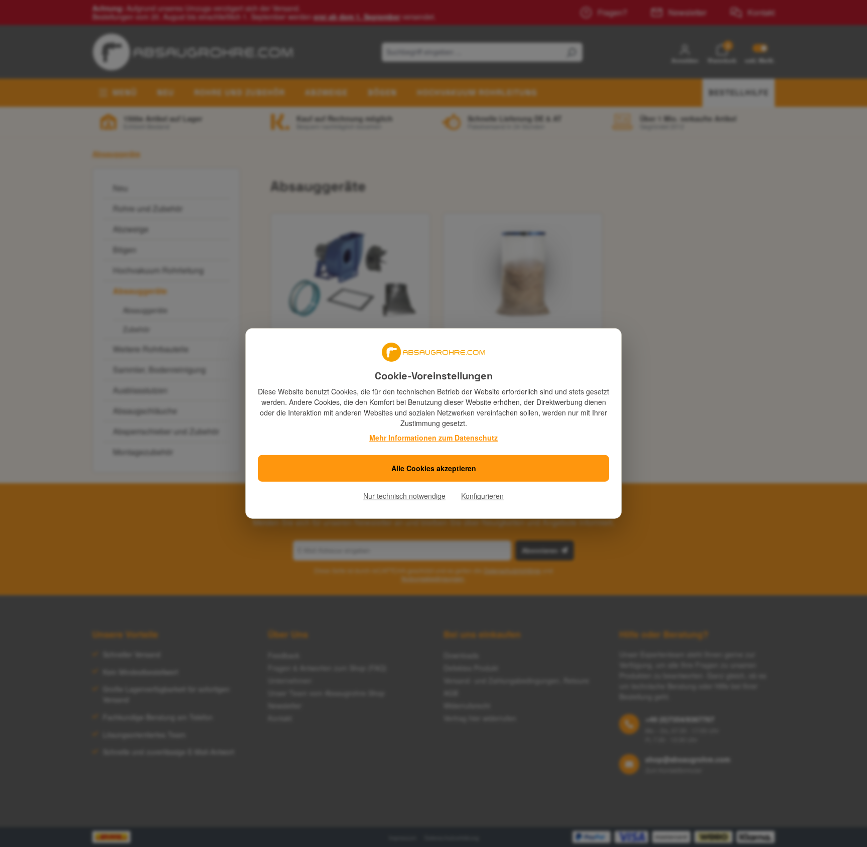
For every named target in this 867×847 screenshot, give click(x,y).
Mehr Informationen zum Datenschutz (433, 438)
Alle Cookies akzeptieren (433, 469)
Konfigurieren (482, 496)
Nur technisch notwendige (404, 496)
